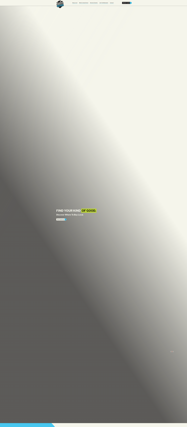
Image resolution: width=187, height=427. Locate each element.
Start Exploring (60, 219)
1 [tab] (170, 351)
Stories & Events (94, 2)
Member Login (126, 2)
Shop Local (74, 2)
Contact (112, 2)
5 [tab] (173, 351)
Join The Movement (103, 2)
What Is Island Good (83, 2)
